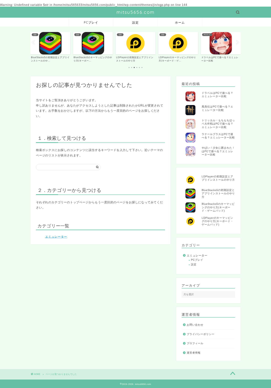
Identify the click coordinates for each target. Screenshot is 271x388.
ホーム (180, 22)
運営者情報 (194, 352)
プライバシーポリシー (200, 334)
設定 (135, 22)
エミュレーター (56, 236)
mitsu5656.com (136, 12)
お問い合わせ (195, 324)
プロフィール (195, 343)
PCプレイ (91, 22)
